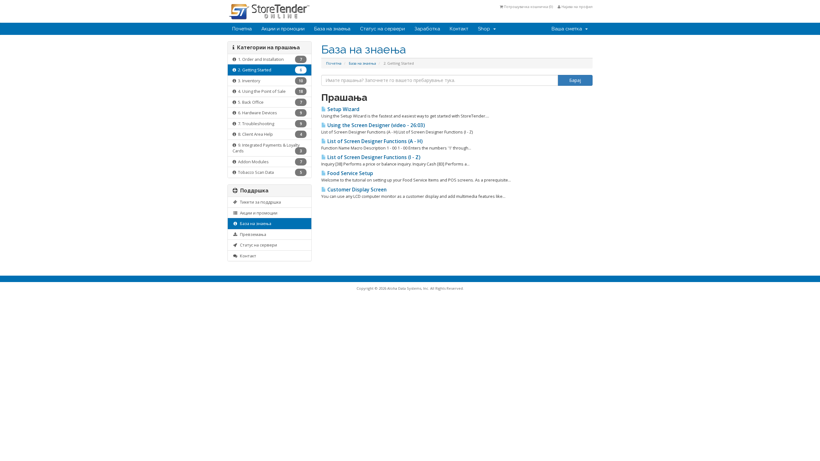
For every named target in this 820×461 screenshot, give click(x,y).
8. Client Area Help (269, 134)
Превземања (252, 234)
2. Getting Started (269, 70)
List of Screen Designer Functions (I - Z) (373, 157)
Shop (485, 29)
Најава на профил (577, 6)
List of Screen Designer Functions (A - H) (374, 141)
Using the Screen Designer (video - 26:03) (375, 125)
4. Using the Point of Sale (269, 91)
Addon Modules (269, 162)
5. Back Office (269, 102)
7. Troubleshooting (269, 123)
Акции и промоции (283, 29)
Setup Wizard (342, 109)
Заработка (427, 29)
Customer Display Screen (356, 189)
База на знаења (332, 29)
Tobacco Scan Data (269, 172)
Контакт (459, 29)
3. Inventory (269, 81)
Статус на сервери (382, 29)
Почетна (242, 29)
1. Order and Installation (269, 59)
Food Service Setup (349, 173)
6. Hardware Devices (269, 113)
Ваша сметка (568, 29)
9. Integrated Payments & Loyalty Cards (267, 148)
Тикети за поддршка (259, 202)
